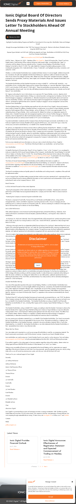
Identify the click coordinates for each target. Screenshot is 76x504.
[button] (72, 482)
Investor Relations (64, 4)
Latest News (12, 433)
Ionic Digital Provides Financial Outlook (19, 442)
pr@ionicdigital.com (11, 425)
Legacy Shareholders (43, 4)
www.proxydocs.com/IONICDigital (33, 57)
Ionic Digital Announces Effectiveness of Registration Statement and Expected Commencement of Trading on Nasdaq (54, 447)
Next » (45, 466)
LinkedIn (66, 415)
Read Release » (15, 449)
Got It (38, 265)
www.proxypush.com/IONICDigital (15, 339)
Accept (50, 497)
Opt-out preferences (49, 501)
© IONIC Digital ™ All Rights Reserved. (20, 501)
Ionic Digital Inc (40, 60)
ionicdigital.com (47, 415)
